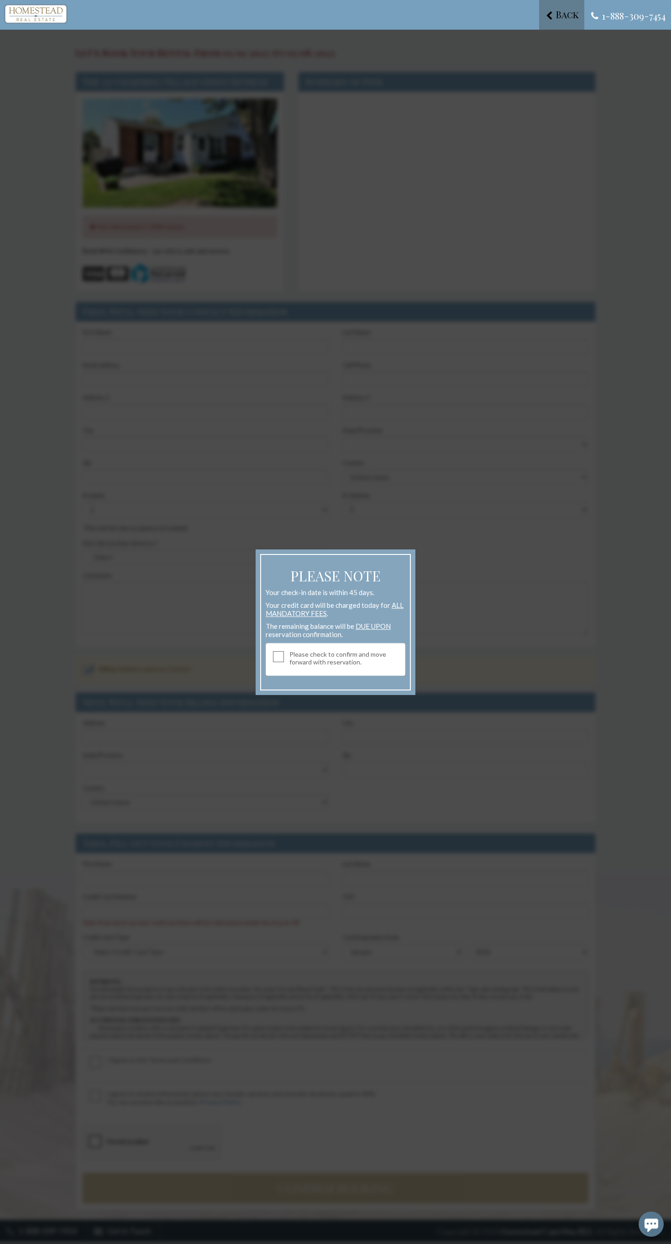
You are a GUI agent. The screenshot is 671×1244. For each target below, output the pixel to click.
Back (566, 14)
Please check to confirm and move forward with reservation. (337, 658)
